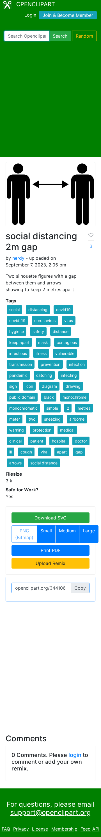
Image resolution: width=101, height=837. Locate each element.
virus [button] (68, 320)
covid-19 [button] (17, 320)
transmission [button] (20, 364)
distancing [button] (37, 309)
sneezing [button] (52, 419)
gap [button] (79, 452)
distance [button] (60, 331)
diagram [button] (49, 386)
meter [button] (14, 419)
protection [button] (42, 430)
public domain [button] (22, 397)
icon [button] (29, 386)
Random (84, 36)
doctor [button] (81, 441)
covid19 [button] (63, 309)
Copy (80, 588)
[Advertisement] (50, 99)
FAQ (6, 829)
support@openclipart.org (50, 812)
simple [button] (52, 408)
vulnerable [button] (64, 353)
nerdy (18, 258)
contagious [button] (67, 342)
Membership (64, 829)
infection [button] (77, 364)
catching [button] (44, 375)
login (74, 755)
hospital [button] (59, 441)
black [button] (49, 397)
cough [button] (26, 452)
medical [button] (67, 430)
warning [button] (16, 430)
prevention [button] (50, 364)
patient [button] (36, 441)
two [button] (32, 419)
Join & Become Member (68, 15)
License (40, 829)
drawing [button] (73, 386)
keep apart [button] (19, 342)
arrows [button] (15, 462)
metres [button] (84, 408)
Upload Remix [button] (50, 563)
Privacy (21, 829)
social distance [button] (44, 462)
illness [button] (41, 353)
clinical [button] (15, 441)
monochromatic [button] (23, 408)
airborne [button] (76, 419)
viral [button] (44, 452)
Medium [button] (67, 530)
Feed (86, 829)
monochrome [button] (74, 397)
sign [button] (13, 386)
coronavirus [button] (45, 320)
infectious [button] (18, 353)
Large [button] (89, 530)
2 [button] (68, 408)
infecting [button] (69, 375)
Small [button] (46, 530)
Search (60, 36)
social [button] (14, 309)
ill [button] (10, 452)
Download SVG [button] (50, 518)
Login (30, 15)
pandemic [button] (18, 375)
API (95, 829)
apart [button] (62, 452)
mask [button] (43, 342)
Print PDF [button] (51, 550)
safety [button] (38, 331)
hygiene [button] (16, 331)
